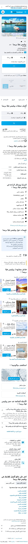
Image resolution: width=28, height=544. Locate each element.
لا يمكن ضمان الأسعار (16, 521)
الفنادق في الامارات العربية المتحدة (18, 502)
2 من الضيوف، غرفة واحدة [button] (18, 61)
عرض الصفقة (7, 289)
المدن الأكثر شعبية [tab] (10, 483)
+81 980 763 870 (21, 50)
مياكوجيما (13, 541)
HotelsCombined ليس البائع (18, 526)
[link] (16, 293)
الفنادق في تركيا (22, 497)
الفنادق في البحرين (22, 504)
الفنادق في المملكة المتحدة (20, 510)
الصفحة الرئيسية (18, 538)
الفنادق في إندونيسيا (21, 499)
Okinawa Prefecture (23, 541)
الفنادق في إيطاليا (22, 513)
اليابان (12, 538)
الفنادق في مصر (22, 506)
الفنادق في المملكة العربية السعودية (18, 495)
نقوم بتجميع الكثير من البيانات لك (17, 528)
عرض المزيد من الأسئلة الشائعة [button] (14, 431)
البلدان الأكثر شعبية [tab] (21, 483)
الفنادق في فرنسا (22, 508)
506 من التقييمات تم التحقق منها (12, 52)
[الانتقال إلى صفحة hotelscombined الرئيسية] (17, 12)
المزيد (25, 160)
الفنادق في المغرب (22, 491)
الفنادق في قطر (22, 493)
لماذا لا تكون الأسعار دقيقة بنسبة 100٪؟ (15, 531)
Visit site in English (16, 8)
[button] (1, 7)
